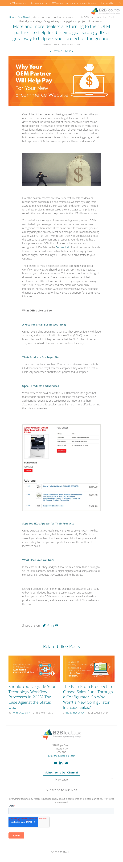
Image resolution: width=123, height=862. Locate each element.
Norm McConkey (21, 712)
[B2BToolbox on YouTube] (55, 763)
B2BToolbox (66, 852)
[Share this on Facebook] (48, 625)
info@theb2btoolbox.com (61, 755)
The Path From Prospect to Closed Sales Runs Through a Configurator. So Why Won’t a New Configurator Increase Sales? (88, 697)
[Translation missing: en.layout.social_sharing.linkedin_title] (52, 625)
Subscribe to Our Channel (61, 772)
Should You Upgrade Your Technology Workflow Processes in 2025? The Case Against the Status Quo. (32, 697)
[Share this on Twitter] (44, 625)
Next (69, 51)
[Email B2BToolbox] (66, 763)
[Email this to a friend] (56, 625)
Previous (55, 51)
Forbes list (62, 247)
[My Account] (5, 10)
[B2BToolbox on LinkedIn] (60, 763)
